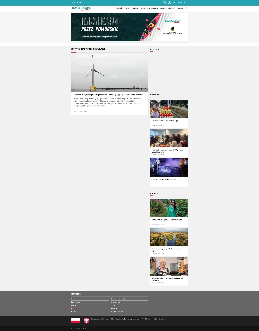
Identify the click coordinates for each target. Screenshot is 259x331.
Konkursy (163, 8)
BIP (72, 308)
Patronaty (114, 305)
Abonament (114, 308)
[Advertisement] (167, 71)
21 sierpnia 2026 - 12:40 (158, 283)
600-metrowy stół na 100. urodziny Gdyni (165, 121)
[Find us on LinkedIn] (83, 3)
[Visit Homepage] (81, 8)
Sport (128, 8)
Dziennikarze (75, 302)
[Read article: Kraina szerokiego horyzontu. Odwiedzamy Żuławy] (169, 238)
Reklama (180, 8)
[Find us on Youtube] (80, 3)
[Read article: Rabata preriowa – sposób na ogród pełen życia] (169, 209)
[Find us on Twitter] (74, 3)
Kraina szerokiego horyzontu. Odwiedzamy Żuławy (166, 250)
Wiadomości (119, 8)
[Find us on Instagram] (77, 3)
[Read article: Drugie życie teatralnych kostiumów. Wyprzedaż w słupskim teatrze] (169, 139)
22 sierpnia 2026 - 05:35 (158, 253)
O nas (73, 299)
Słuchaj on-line (179, 3)
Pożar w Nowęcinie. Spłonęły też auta (164, 179)
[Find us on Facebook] (72, 3)
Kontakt (73, 311)
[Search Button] (186, 8)
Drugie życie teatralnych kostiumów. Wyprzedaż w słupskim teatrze (167, 151)
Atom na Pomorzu (152, 8)
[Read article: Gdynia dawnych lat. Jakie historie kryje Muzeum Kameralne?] (169, 267)
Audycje (135, 8)
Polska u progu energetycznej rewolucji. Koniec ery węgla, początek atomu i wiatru (108, 94)
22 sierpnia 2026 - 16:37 (158, 184)
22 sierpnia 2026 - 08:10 (158, 224)
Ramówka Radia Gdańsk (118, 299)
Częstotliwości (115, 302)
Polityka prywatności (117, 311)
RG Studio (171, 8)
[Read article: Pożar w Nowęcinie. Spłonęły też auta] (169, 168)
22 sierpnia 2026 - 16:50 (158, 154)
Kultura (142, 8)
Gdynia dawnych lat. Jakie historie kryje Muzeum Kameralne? (167, 279)
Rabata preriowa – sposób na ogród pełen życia (167, 220)
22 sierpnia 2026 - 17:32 (158, 125)
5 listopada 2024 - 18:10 (80, 111)
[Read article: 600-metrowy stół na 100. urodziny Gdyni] (169, 110)
